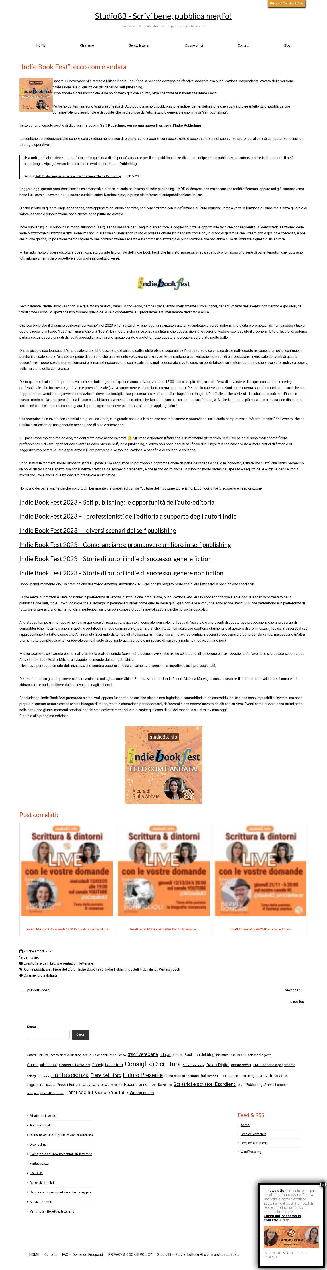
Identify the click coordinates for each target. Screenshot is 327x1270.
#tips (165, 1054)
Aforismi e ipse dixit (43, 1115)
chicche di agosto (259, 1055)
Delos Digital (217, 1064)
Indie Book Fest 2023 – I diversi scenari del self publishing (97, 530)
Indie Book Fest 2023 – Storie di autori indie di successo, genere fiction (115, 558)
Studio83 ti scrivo (52, 1093)
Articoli (177, 1055)
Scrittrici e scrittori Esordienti (205, 1084)
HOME (40, 45)
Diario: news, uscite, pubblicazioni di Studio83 (61, 1135)
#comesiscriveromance (65, 1055)
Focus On (36, 1173)
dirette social (241, 1065)
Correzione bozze (193, 1065)
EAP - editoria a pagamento (274, 1065)
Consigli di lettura (107, 1064)
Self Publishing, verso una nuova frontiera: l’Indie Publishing (150, 125)
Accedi (245, 1125)
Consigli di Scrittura (153, 1064)
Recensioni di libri (140, 1084)
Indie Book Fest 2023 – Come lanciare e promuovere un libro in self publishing (125, 544)
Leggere (32, 1085)
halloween (209, 1075)
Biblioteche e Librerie (231, 1055)
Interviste (278, 1075)
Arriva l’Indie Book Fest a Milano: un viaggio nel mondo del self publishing (76, 659)
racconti (116, 1085)
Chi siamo (87, 45)
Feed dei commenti (254, 1143)
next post (294, 990)
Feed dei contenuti (253, 1134)
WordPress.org (251, 1152)
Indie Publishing (117, 969)
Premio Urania (100, 1085)
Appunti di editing (42, 1125)
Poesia (86, 1085)
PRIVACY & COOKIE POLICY (130, 1254)
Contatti (243, 45)
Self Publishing (145, 969)
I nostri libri (262, 1076)
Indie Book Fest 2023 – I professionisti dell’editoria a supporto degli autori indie (128, 516)
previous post (36, 990)
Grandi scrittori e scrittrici (181, 1076)
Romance (165, 1085)
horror (225, 1075)
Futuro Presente (143, 1075)
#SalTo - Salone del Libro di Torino (104, 1055)
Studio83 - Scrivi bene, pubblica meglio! (163, 16)
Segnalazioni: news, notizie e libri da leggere (60, 1192)
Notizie (50, 1085)
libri (42, 1085)
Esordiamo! (43, 1076)
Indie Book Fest (90, 969)
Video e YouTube (111, 1092)
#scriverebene (143, 1054)
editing (31, 1076)
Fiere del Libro (64, 969)
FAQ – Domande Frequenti (82, 1254)
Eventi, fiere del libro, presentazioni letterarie (58, 963)
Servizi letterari (139, 45)
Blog (287, 45)
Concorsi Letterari (74, 1065)
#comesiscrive (38, 1055)
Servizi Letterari (275, 1085)
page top (297, 1001)
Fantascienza (70, 1075)
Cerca (31, 1026)
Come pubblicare (37, 969)
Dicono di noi (194, 45)
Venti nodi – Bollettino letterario (52, 1211)
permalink (31, 957)
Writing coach (169, 969)
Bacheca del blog (199, 1054)
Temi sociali (79, 1092)
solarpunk (33, 1093)
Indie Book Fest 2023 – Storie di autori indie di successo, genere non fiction (121, 573)
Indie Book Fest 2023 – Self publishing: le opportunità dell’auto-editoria (116, 502)
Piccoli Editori (68, 1084)
